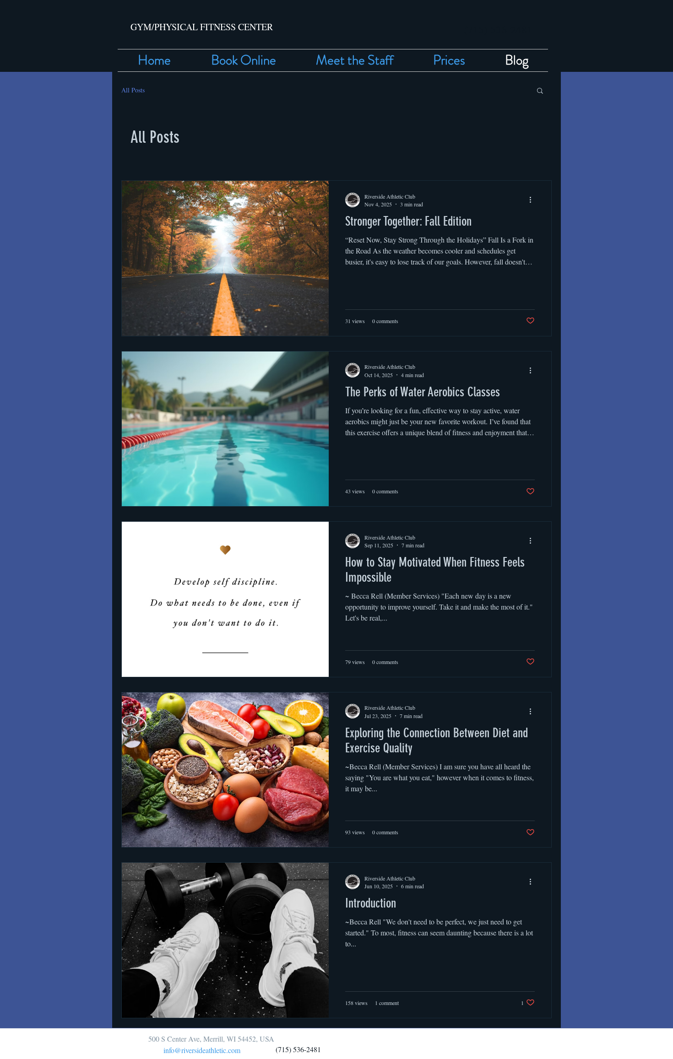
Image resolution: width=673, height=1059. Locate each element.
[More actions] (533, 200)
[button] (540, 91)
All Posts (133, 90)
